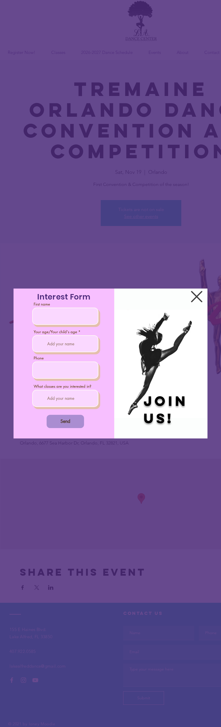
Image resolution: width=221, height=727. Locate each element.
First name (42, 304)
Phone (39, 358)
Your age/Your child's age (55, 332)
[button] (197, 296)
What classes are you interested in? (62, 386)
